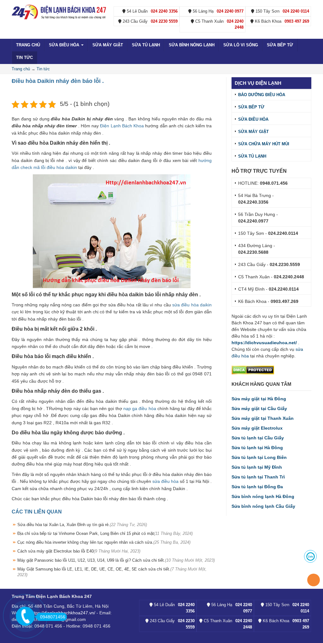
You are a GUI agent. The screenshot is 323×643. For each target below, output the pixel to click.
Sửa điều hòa (64, 45)
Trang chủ (28, 45)
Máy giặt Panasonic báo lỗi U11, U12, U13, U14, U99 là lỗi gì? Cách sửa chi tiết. (116, 560)
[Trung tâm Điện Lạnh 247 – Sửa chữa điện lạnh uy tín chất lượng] (59, 11)
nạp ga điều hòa (139, 408)
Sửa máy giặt (107, 45)
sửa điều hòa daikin (192, 304)
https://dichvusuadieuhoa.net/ (264, 342)
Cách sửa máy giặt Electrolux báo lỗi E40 (78, 551)
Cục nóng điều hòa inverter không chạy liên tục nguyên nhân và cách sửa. (104, 542)
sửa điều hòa (165, 481)
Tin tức (24, 57)
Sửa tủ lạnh (146, 45)
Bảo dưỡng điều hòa (261, 94)
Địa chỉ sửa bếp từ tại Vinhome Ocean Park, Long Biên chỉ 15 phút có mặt (105, 533)
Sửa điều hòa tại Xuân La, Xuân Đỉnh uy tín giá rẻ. (82, 524)
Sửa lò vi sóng (240, 45)
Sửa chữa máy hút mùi (263, 144)
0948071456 (52, 616)
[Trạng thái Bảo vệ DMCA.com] (253, 369)
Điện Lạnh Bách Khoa (122, 125)
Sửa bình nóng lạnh (191, 45)
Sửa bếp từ (280, 45)
